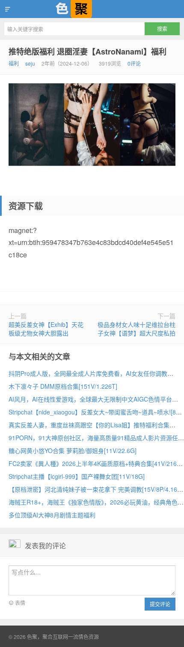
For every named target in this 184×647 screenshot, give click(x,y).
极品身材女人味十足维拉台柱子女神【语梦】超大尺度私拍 (136, 328)
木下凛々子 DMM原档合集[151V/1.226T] (63, 386)
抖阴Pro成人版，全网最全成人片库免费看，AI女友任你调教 (88, 373)
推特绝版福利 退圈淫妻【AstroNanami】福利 (87, 51)
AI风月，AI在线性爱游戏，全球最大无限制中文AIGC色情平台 (90, 399)
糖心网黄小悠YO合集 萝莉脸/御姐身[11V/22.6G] (73, 450)
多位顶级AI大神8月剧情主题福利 (52, 515)
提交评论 (160, 604)
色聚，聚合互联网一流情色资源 (92, 9)
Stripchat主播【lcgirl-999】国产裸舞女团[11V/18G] (77, 476)
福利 (14, 63)
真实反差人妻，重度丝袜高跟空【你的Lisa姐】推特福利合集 (89, 424)
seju (30, 63)
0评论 (134, 63)
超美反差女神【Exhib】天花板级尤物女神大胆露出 (46, 328)
